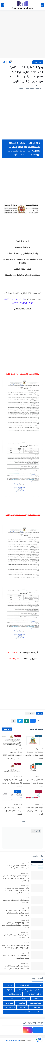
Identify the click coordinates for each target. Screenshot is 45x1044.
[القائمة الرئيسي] (42, 5)
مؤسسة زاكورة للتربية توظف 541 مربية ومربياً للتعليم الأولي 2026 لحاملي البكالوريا (16, 967)
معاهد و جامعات (36, 1007)
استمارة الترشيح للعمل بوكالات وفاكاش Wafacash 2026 (16, 936)
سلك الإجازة (37, 998)
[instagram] (28, 1030)
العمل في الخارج (35, 990)
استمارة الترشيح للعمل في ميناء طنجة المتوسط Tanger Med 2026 (17, 866)
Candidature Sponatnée (33, 1012)
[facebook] (38, 1030)
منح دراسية (23, 1007)
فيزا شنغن (21, 1003)
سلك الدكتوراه (24, 998)
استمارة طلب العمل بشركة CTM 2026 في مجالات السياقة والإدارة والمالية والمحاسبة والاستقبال (16, 878)
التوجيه (10, 985)
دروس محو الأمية (15, 994)
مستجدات (9, 1003)
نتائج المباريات (10, 1007)
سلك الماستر (9, 998)
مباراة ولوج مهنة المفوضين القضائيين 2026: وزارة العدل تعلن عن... (12, 755)
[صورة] (37, 865)
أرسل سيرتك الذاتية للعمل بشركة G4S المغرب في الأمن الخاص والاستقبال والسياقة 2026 (17, 913)
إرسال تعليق (36, 830)
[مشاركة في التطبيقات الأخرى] (13, 721)
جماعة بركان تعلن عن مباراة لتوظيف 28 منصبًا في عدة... (33, 783)
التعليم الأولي (24, 985)
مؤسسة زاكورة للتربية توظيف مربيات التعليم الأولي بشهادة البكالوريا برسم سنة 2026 (15, 946)
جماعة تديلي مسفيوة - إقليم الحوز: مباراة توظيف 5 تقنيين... (33, 755)
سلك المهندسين (35, 1003)
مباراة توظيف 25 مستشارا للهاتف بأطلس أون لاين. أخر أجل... (33, 811)
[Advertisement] (22, 34)
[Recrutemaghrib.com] (22, 5)
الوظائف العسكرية (35, 994)
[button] (33, 721)
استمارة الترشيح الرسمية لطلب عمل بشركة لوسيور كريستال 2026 (16, 956)
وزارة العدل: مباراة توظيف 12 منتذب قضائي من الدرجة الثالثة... (12, 783)
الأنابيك (39, 985)
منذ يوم (26, 897)
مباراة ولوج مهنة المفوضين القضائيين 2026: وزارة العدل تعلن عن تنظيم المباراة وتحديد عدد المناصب (16, 890)
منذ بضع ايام (38, 749)
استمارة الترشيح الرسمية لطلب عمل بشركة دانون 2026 (16, 901)
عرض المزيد (7, 729)
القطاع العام (37, 62)
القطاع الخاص (21, 990)
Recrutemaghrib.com (13, 1040)
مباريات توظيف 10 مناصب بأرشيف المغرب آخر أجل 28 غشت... (12, 811)
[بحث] (2, 5)
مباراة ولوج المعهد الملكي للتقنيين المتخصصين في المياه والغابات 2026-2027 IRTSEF (15, 925)
